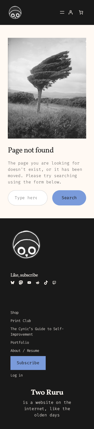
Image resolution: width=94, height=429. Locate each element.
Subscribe (28, 363)
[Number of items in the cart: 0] (81, 12)
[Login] (70, 12)
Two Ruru (47, 393)
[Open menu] (62, 12)
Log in (16, 375)
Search (69, 197)
